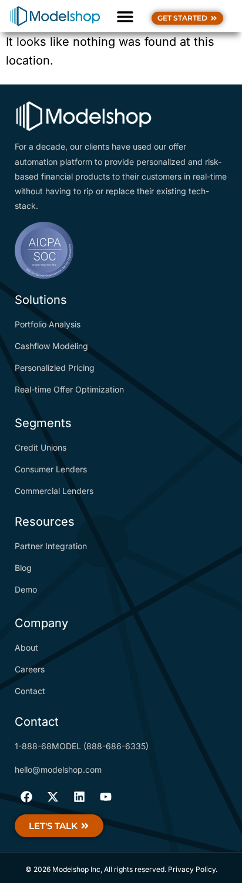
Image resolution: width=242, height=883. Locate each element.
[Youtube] (105, 796)
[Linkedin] (79, 796)
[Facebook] (26, 796)
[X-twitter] (53, 796)
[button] (125, 16)
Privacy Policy (192, 869)
